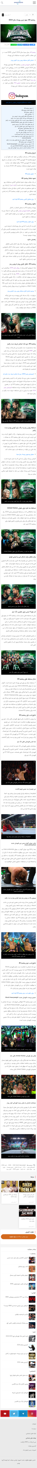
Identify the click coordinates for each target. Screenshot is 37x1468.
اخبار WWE (4, 1165)
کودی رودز (8, 1169)
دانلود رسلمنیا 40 (28, 112)
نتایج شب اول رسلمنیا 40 (25, 130)
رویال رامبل (29, 1169)
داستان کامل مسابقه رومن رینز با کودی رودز (22, 60)
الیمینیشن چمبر (31, 1167)
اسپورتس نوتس (25, 65)
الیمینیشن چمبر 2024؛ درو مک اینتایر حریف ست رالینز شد (18, 374)
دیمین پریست (10, 1167)
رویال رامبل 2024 (14, 268)
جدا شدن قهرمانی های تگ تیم (23, 132)
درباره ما (34, 1429)
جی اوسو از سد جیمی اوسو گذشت (23, 134)
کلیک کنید (13, 185)
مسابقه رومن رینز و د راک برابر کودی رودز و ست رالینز (19, 120)
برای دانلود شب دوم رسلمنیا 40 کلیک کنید (22, 993)
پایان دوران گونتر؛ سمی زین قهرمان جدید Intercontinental (21, 137)
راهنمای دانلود (28, 114)
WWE (17, 274)
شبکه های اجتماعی (31, 1433)
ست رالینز (23, 1169)
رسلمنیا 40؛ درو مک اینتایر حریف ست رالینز (22, 118)
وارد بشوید (12, 1237)
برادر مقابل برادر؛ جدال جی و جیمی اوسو (22, 124)
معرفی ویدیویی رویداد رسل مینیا (25, 454)
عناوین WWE (16, 1169)
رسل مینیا (33, 80)
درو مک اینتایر (18, 1167)
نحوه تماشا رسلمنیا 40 (27, 110)
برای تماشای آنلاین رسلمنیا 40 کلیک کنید (23, 199)
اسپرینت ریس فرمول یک (29, 1450)
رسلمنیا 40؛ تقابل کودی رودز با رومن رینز (22, 116)
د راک (24, 1167)
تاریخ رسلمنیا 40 (28, 108)
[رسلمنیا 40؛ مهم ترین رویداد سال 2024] (18, 33)
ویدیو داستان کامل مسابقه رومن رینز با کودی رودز (20, 291)
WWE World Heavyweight (19, 1165)
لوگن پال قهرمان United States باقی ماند (20, 146)
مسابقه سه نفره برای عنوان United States (22, 122)
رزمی (27, 15)
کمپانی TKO (17, 83)
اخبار (34, 1332)
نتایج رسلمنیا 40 (29, 174)
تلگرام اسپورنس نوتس (24, 211)
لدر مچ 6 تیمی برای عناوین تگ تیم (24, 126)
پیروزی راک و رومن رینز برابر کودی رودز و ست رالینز (18, 140)
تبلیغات (34, 1424)
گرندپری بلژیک (32, 1446)
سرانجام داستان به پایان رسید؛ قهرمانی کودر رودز (19, 148)
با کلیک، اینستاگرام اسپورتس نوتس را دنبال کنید (18, 102)
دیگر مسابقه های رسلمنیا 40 (25, 128)
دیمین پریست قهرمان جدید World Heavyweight (19, 144)
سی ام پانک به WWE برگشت (28, 1442)
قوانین (33, 1293)
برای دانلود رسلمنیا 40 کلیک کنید (25, 222)
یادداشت (32, 1254)
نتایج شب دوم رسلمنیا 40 (25, 142)
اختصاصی (32, 1371)
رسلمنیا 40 (33, 52)
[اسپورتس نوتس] (18, 2)
